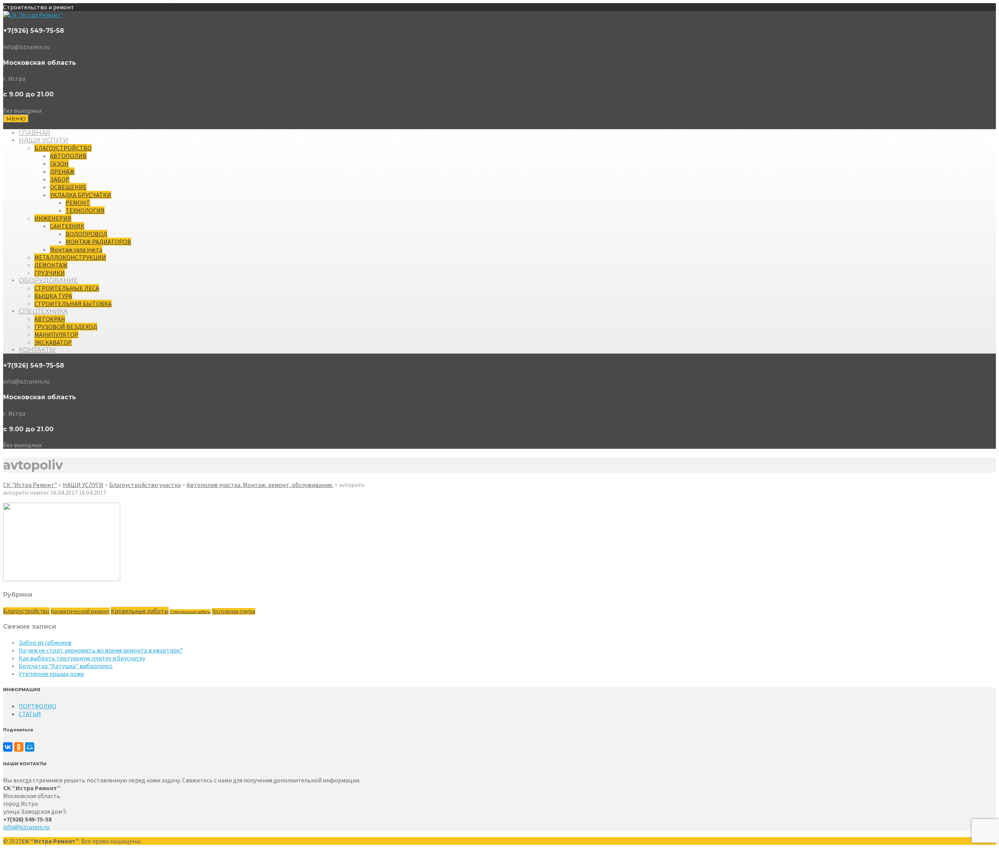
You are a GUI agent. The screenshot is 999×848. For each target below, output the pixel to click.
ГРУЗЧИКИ (49, 273)
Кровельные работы (140, 611)
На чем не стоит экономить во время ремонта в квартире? (101, 650)
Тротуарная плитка (233, 611)
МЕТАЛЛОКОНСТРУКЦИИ (70, 257)
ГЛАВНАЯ (34, 133)
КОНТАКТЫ (37, 350)
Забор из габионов (45, 642)
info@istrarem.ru (26, 827)
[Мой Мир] (29, 747)
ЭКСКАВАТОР (53, 342)
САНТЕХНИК (67, 226)
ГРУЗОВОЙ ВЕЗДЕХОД (65, 327)
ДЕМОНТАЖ (51, 265)
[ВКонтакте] (7, 747)
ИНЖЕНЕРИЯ (52, 218)
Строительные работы (190, 611)
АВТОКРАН (49, 319)
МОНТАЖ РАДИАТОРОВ (98, 241)
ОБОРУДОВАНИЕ (48, 280)
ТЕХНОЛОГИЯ (85, 210)
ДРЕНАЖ (62, 171)
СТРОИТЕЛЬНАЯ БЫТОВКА (73, 304)
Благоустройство (26, 611)
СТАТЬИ (30, 714)
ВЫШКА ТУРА (53, 296)
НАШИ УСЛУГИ (43, 140)
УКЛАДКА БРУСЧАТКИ (80, 195)
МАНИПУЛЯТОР (56, 334)
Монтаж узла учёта (76, 249)
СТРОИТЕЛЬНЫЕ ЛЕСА (66, 288)
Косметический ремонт (80, 611)
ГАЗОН (59, 163)
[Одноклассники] (18, 747)
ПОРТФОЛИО (37, 706)
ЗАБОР (59, 179)
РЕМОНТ (78, 202)
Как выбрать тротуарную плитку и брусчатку (82, 658)
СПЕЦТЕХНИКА (43, 311)
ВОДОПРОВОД (86, 234)
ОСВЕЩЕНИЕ (68, 187)
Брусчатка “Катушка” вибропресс (66, 666)
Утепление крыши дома (51, 673)
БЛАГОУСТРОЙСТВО (63, 148)
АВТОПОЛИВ (68, 156)
